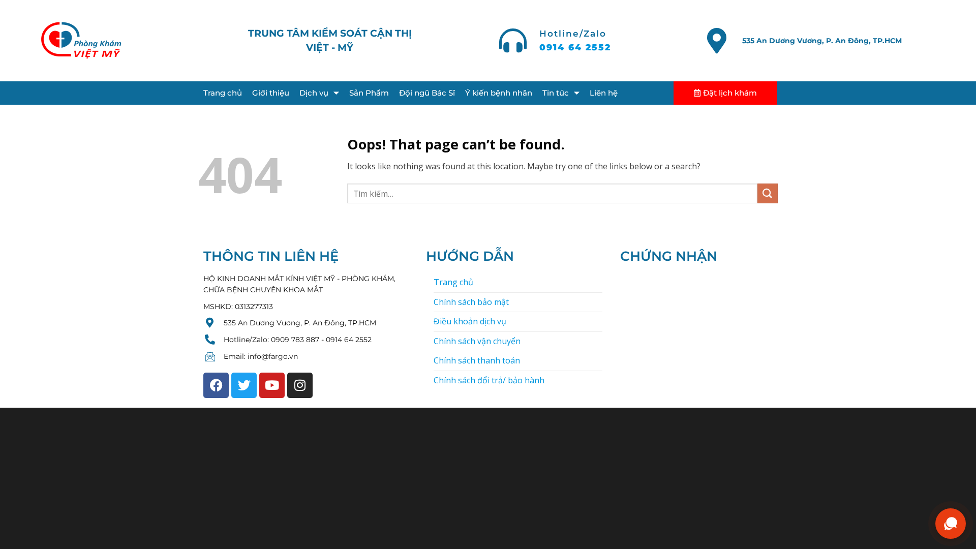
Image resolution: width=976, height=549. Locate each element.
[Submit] (767, 193)
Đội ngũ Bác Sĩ (427, 93)
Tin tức (555, 93)
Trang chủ (222, 93)
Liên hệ (604, 93)
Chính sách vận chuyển (477, 341)
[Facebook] (216, 385)
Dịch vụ (313, 93)
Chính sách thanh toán (477, 360)
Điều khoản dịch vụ (470, 321)
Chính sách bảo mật (471, 302)
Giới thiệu (270, 93)
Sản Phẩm (369, 93)
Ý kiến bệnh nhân (498, 93)
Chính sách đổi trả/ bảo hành (489, 380)
